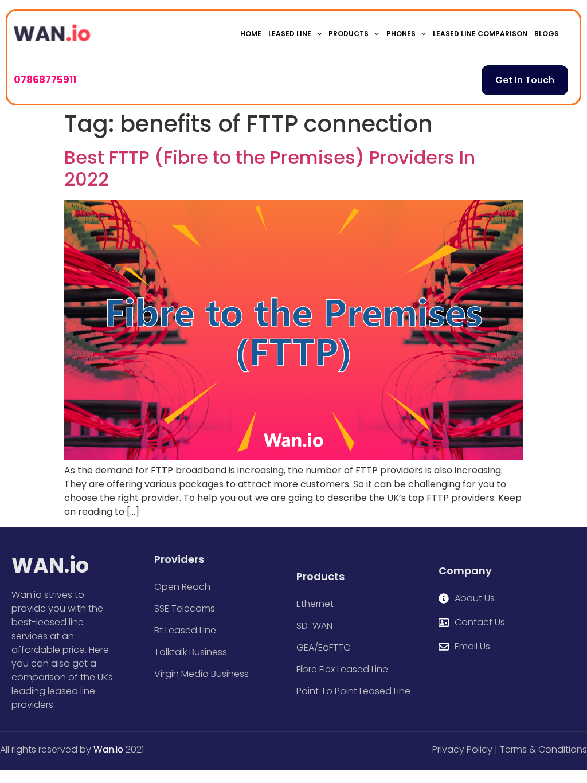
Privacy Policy (462, 749)
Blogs (546, 33)
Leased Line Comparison (480, 33)
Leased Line (289, 33)
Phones (401, 33)
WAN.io (50, 565)
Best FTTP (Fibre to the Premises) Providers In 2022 (269, 168)
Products (348, 33)
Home (250, 33)
